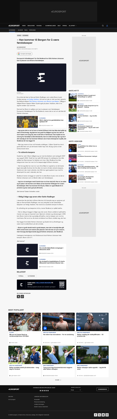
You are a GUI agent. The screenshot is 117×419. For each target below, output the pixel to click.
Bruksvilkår (37, 399)
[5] (48, 391)
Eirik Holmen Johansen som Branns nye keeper (44, 101)
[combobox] (75, 390)
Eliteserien (25, 35)
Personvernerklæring (39, 402)
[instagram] (107, 414)
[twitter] (99, 414)
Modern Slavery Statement (41, 406)
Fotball (19, 35)
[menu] (102, 25)
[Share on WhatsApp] (22, 296)
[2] (42, 391)
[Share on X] (18, 296)
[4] (46, 391)
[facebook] (95, 414)
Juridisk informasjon (39, 404)
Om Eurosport (11, 399)
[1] (40, 391)
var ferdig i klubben (33, 99)
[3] (44, 391)
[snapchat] (103, 414)
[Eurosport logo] (14, 25)
